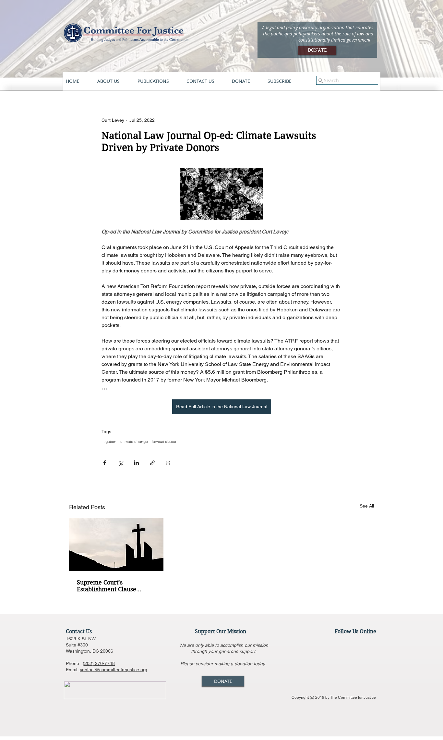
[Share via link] (152, 463)
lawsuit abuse (164, 441)
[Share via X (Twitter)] (120, 463)
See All (367, 505)
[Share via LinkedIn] (136, 463)
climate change (134, 441)
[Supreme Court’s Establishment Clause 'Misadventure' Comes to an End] (116, 544)
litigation (109, 441)
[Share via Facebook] (105, 463)
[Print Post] (168, 463)
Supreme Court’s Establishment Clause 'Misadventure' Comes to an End (115, 586)
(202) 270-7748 (99, 663)
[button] (114, 81)
